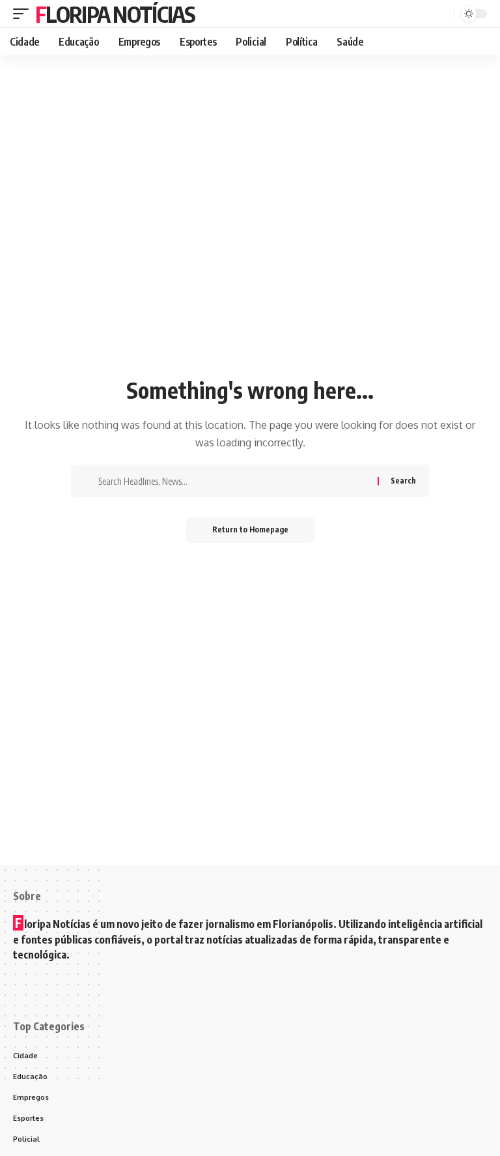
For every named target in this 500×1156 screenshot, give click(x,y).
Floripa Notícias (115, 13)
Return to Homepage (250, 529)
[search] (442, 14)
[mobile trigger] (24, 13)
